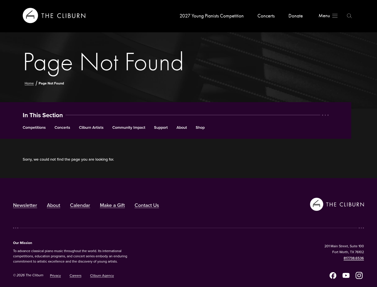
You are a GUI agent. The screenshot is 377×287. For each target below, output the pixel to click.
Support (161, 127)
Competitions (34, 127)
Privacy (55, 275)
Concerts (266, 16)
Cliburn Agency (102, 275)
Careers (75, 275)
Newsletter (25, 205)
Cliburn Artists (91, 127)
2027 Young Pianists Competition (212, 16)
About (182, 127)
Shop (200, 127)
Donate (295, 16)
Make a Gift (112, 205)
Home (29, 83)
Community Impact (128, 127)
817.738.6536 (354, 258)
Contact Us (147, 205)
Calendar (80, 205)
